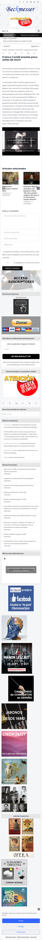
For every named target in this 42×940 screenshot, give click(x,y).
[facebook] (20, 2)
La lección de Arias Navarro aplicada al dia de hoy (18, 485)
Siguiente (34, 46)
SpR (6, 50)
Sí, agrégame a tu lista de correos (26, 262)
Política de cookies (11, 937)
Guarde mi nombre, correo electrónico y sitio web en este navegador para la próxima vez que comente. (20, 255)
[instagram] (27, 2)
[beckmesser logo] (20, 4)
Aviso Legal (33, 937)
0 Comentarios (6, 194)
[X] (10, 403)
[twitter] (23, 2)
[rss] (38, 2)
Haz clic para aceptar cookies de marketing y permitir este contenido (21, 570)
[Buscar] (39, 30)
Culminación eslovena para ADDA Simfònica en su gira (20, 515)
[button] (39, 909)
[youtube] (31, 2)
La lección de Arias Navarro (16, 457)
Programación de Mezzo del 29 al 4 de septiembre (19, 478)
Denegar (21, 926)
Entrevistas (34, 50)
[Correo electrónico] (36, 403)
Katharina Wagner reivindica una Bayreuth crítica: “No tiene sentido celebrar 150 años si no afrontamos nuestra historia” (31, 193)
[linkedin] (34, 2)
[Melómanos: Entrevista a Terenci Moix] (10, 173)
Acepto (21, 921)
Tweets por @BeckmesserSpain (21, 570)
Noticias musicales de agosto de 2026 (20, 35)
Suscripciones (21, 297)
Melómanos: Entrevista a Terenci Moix (10, 189)
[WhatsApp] (23, 403)
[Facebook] (3, 403)
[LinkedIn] (16, 403)
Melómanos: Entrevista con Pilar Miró (15, 492)
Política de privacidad (23, 937)
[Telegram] (29, 403)
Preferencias (21, 932)
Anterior (7, 46)
